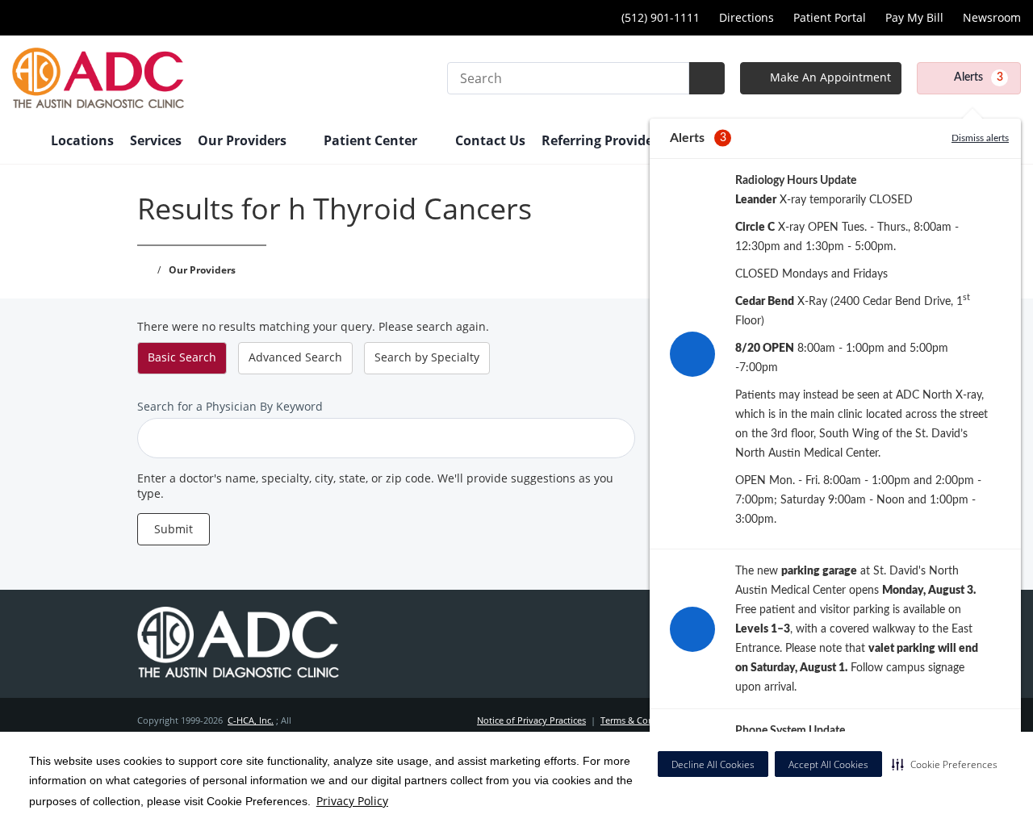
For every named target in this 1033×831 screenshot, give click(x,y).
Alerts (978, 77)
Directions (746, 17)
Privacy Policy (352, 800)
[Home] (23, 142)
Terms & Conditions (641, 720)
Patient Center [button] (372, 140)
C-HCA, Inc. (251, 720)
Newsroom (992, 17)
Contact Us (490, 140)
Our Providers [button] (244, 140)
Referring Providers (603, 140)
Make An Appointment (829, 77)
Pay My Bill (914, 17)
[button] (945, 764)
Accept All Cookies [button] (828, 764)
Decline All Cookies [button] (713, 764)
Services (156, 140)
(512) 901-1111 (660, 17)
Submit (173, 529)
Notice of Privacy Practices (531, 720)
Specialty (426, 357)
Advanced (295, 357)
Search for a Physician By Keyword (230, 406)
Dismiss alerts (980, 138)
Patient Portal (829, 17)
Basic (182, 357)
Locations (82, 140)
